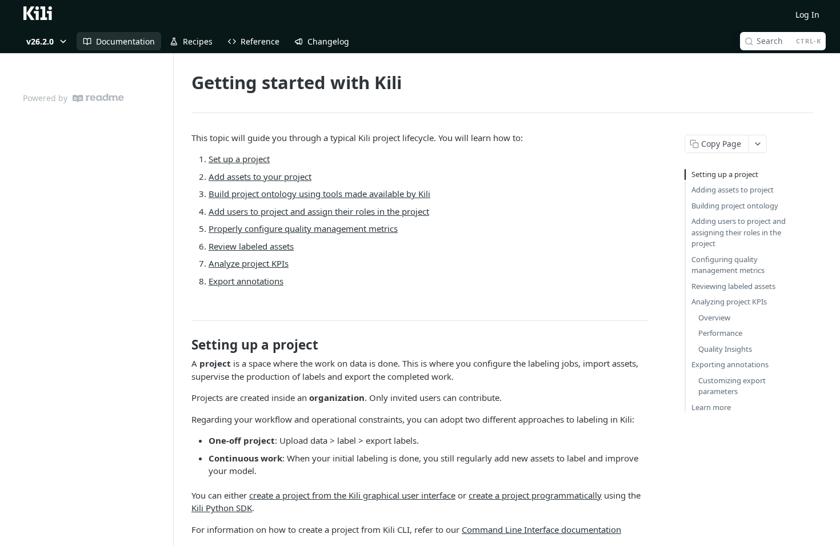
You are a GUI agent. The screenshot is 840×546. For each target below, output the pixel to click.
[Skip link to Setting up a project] (184, 345)
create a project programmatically (535, 495)
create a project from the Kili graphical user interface (352, 495)
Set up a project (239, 158)
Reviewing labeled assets (733, 286)
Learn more (711, 407)
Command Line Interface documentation (541, 529)
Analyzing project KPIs (729, 301)
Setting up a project (724, 174)
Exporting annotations (730, 364)
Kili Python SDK (221, 507)
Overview (714, 317)
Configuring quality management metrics (728, 265)
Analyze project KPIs (249, 263)
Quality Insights (725, 349)
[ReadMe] (98, 98)
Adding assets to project (732, 189)
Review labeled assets (251, 246)
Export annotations (246, 281)
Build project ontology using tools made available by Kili (319, 193)
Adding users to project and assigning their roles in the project (738, 232)
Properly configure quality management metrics (303, 228)
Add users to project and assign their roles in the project (319, 211)
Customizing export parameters (732, 386)
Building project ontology (734, 205)
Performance (720, 333)
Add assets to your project (260, 176)
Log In (807, 14)
